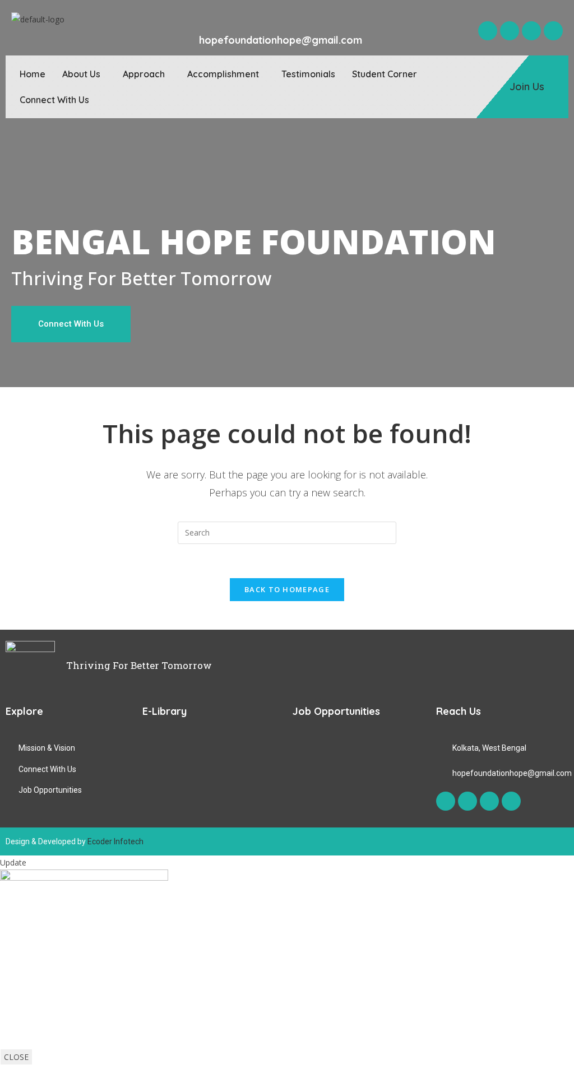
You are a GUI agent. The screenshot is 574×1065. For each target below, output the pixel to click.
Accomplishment (223, 74)
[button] (84, 74)
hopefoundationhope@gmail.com (280, 40)
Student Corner (384, 74)
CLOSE (16, 1057)
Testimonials (308, 74)
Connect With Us (54, 99)
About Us (81, 74)
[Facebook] (487, 30)
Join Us (527, 86)
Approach (144, 74)
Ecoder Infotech (115, 841)
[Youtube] (531, 30)
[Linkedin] (553, 30)
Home (32, 74)
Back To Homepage (287, 589)
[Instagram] (509, 30)
